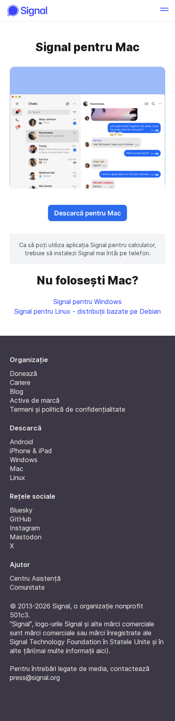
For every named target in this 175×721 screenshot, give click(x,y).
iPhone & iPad (31, 451)
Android (21, 442)
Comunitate (27, 587)
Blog (16, 391)
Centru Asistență (35, 578)
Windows (23, 460)
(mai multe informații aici (69, 651)
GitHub (20, 519)
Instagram (25, 528)
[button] (164, 10)
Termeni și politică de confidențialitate (67, 409)
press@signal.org (35, 677)
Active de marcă (34, 400)
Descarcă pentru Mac (87, 213)
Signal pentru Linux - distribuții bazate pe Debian (87, 311)
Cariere (20, 382)
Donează (23, 373)
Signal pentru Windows (87, 302)
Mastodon (26, 537)
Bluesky (21, 510)
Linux (17, 477)
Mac (16, 469)
